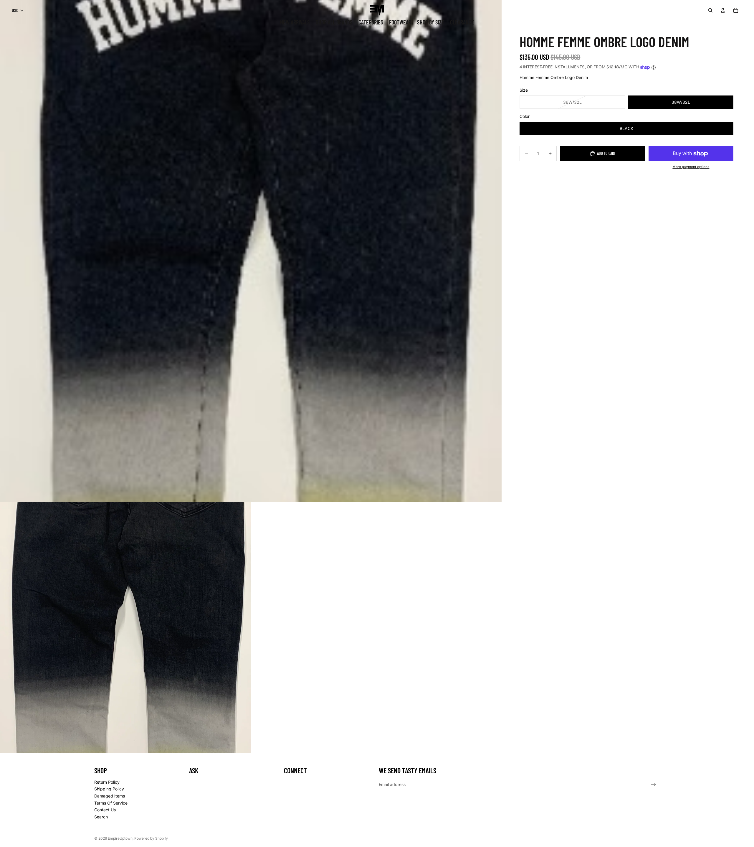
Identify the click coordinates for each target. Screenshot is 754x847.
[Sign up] (653, 784)
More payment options (690, 167)
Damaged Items (109, 795)
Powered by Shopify (151, 838)
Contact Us (105, 809)
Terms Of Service (111, 802)
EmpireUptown (120, 838)
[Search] (710, 10)
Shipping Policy (109, 788)
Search (101, 816)
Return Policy (107, 782)
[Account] (722, 10)
